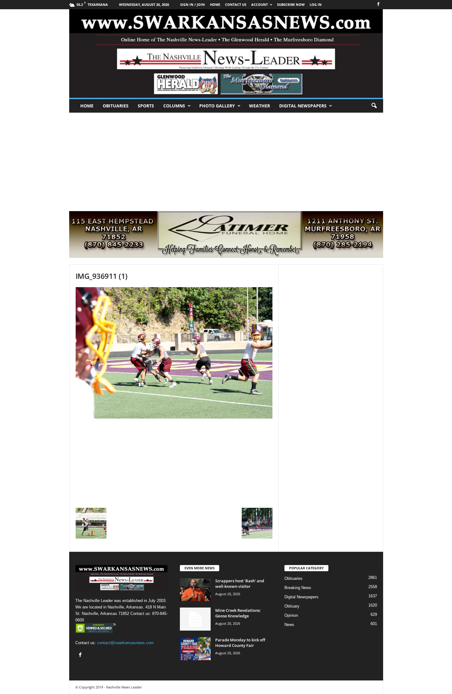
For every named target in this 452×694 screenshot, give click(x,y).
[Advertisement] (226, 159)
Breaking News (297, 587)
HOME (215, 4)
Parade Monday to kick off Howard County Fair (240, 642)
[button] (374, 106)
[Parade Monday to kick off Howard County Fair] (195, 648)
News (289, 624)
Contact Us (235, 4)
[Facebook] (378, 4)
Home (86, 106)
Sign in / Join (192, 4)
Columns (174, 106)
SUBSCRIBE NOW (291, 4)
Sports (146, 106)
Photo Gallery (217, 106)
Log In (316, 4)
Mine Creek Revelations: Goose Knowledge (238, 613)
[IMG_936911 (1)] (174, 353)
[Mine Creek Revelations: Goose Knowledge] (195, 619)
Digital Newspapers (303, 106)
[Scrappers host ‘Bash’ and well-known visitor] (195, 589)
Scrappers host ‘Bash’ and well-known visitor (239, 583)
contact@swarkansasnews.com (125, 642)
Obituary (291, 606)
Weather (259, 106)
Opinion (291, 615)
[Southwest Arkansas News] (226, 53)
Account (259, 4)
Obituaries (116, 106)
